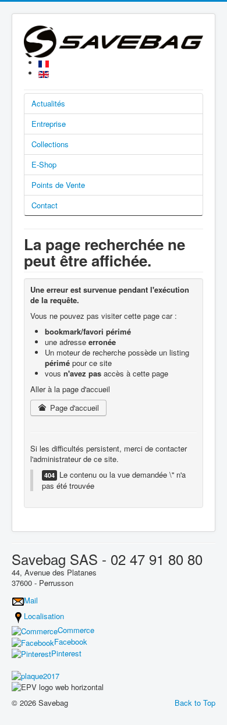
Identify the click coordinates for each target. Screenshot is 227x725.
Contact (44, 205)
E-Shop (43, 164)
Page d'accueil (73, 407)
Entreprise (48, 123)
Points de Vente (58, 184)
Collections (50, 144)
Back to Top (195, 702)
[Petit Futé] (35, 674)
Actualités (48, 103)
